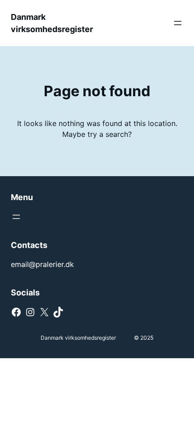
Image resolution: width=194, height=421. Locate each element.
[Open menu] (177, 23)
